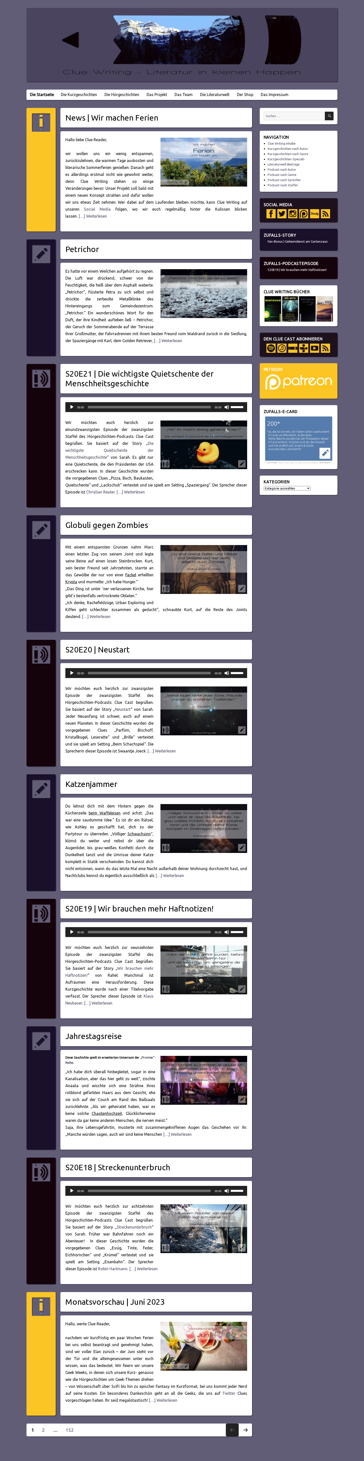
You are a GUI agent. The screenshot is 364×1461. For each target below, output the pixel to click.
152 (71, 1430)
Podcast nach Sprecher (284, 180)
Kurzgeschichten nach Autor (288, 148)
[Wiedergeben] (71, 407)
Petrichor (82, 249)
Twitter (228, 1393)
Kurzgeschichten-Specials (286, 159)
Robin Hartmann (113, 1268)
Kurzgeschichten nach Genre (288, 154)
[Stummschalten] (226, 407)
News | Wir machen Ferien (111, 117)
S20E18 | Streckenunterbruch (117, 1167)
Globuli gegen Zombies (106, 524)
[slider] (238, 406)
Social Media (97, 209)
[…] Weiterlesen (92, 216)
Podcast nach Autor (282, 169)
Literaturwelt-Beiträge (284, 164)
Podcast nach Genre (282, 174)
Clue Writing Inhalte (282, 143)
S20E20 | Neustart (97, 649)
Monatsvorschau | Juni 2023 (115, 1301)
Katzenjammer (91, 783)
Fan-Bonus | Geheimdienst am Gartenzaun (298, 241)
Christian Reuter (100, 492)
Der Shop (245, 94)
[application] (156, 407)
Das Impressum (274, 94)
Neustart (122, 709)
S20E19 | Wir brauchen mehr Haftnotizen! (139, 908)
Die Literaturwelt (215, 94)
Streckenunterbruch (134, 1227)
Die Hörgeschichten (121, 94)
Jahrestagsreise (93, 1036)
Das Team (184, 94)
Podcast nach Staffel (283, 185)
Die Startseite (42, 94)
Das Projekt (157, 94)
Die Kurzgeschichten (79, 94)
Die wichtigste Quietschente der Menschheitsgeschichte (109, 450)
